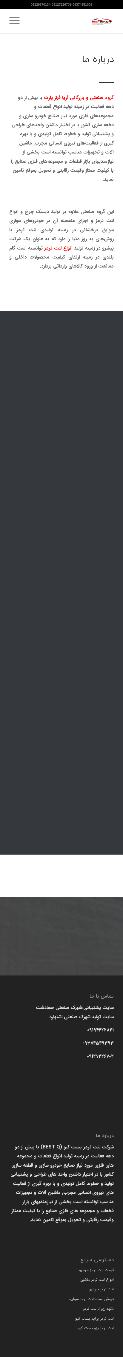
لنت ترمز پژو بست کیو (96, 1328)
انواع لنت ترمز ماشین (96, 1280)
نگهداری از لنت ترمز (98, 1309)
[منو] (16, 21)
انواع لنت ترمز (58, 248)
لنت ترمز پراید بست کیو (94, 1318)
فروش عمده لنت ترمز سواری (91, 1299)
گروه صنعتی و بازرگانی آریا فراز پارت (79, 97)
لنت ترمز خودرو (101, 1289)
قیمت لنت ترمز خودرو (96, 1270)
